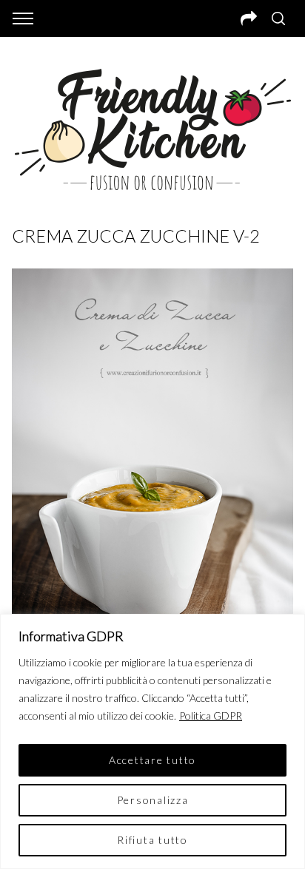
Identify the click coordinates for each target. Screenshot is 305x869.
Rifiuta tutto (152, 840)
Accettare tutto (152, 760)
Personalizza (153, 800)
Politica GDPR (210, 715)
